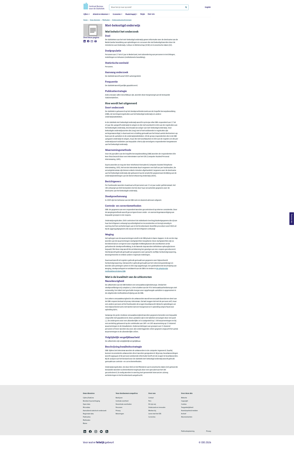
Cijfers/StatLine (88, 398)
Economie (117, 14)
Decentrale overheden (124, 404)
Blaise (85, 423)
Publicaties (87, 417)
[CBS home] (94, 5)
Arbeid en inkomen (100, 14)
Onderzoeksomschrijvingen (121, 20)
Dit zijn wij (152, 404)
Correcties (151, 417)
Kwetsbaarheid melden (189, 410)
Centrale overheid (122, 401)
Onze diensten (95, 20)
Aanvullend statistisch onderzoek (94, 410)
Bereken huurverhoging (91, 401)
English (208, 7)
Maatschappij (130, 14)
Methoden (106, 20)
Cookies (184, 404)
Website (184, 398)
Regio (142, 14)
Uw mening (292, 218)
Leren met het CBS (154, 414)
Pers (149, 401)
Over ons (151, 14)
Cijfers (85, 14)
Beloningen (120, 414)
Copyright (184, 401)
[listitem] (84, 41)
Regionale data (88, 414)
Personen (119, 407)
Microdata (86, 407)
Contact (151, 398)
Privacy (118, 410)
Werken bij (152, 410)
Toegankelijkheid (187, 407)
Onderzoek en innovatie (156, 407)
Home (85, 20)
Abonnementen (186, 417)
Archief (183, 414)
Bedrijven (119, 398)
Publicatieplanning (187, 431)
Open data (86, 404)
